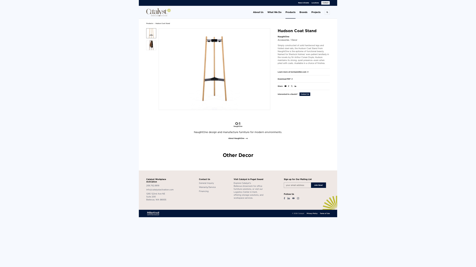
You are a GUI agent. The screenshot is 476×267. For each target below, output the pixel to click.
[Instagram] (298, 198)
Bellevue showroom (243, 186)
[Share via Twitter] (292, 86)
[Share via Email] (285, 86)
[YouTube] (293, 198)
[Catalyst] (158, 12)
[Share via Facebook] (288, 86)
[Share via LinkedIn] (295, 86)
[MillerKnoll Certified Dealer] (153, 213)
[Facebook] (284, 198)
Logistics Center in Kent (245, 192)
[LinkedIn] (288, 198)
